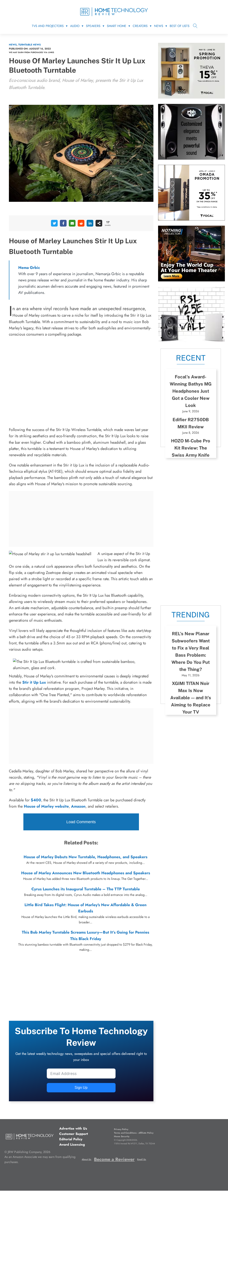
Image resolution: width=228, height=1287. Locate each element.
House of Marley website (46, 806)
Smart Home (116, 26)
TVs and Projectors (48, 26)
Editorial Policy (70, 1139)
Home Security (121, 1136)
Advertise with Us (73, 1128)
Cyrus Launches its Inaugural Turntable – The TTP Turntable (85, 889)
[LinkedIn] (90, 223)
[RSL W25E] (191, 341)
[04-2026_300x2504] (191, 219)
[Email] (72, 223)
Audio (74, 26)
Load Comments (81, 822)
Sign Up (81, 1087)
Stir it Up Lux (34, 682)
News (158, 26)
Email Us (141, 1159)
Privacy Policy (121, 1129)
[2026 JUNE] (191, 280)
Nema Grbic (29, 267)
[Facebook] (63, 223)
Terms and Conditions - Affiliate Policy (133, 1132)
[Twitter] (54, 223)
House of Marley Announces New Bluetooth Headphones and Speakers (85, 873)
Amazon (78, 806)
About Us (86, 1159)
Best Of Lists (179, 26)
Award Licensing (72, 1144)
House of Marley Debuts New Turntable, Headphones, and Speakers (85, 857)
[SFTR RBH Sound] (191, 158)
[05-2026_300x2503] (191, 97)
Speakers (93, 26)
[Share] (99, 223)
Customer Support (73, 1133)
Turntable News (29, 44)
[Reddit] (81, 223)
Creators (140, 26)
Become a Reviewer (114, 1159)
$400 (36, 800)
